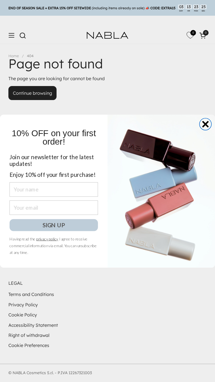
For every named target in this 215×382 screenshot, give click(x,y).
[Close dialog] (206, 124)
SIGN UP (54, 224)
